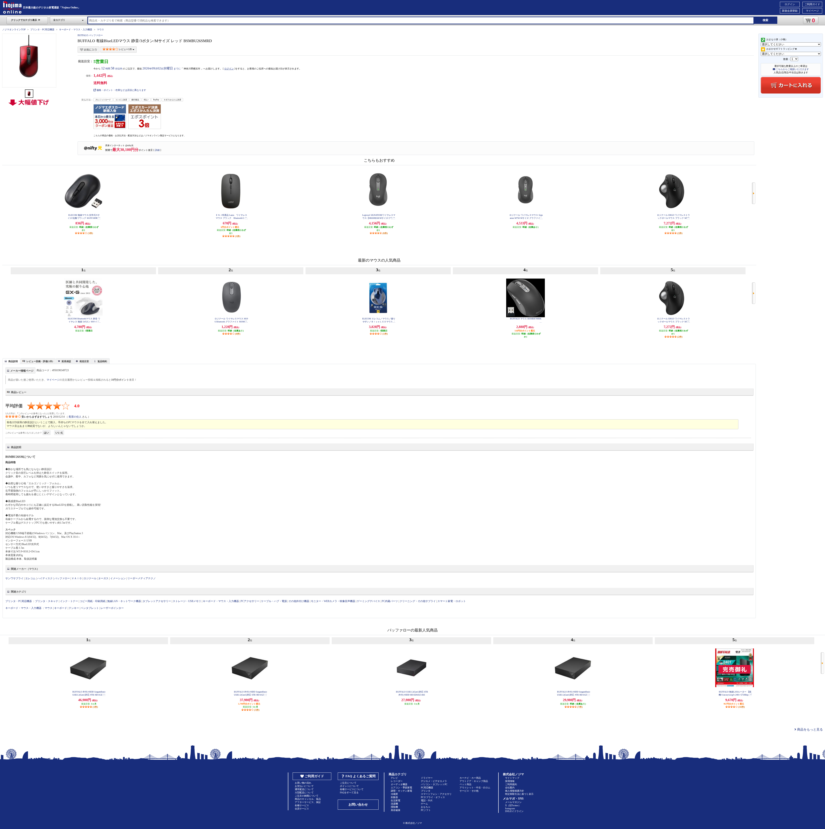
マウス (100, 29)
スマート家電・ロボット (451, 601)
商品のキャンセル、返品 (308, 799)
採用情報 (510, 781)
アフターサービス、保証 (308, 802)
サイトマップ (512, 778)
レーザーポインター (112, 608)
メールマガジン (513, 802)
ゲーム (424, 803)
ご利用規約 (511, 784)
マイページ (812, 10)
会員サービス (302, 808)
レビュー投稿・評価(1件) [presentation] (39, 361)
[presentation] (11, 361)
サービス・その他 (469, 790)
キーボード (60, 608)
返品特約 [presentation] (102, 361)
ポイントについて (349, 786)
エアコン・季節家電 (401, 787)
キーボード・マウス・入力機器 (76, 29)
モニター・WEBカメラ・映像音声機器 (333, 601)
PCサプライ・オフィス (433, 797)
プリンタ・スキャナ (46, 601)
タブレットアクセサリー (157, 601)
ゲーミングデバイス (368, 601)
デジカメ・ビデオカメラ (434, 781)
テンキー (74, 608)
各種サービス (302, 805)
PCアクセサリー (250, 601)
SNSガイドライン (514, 811)
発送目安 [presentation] (84, 361)
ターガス (103, 578)
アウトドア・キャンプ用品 (474, 781)
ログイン (790, 4)
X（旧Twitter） (513, 805)
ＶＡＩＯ (77, 578)
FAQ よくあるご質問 (360, 776)
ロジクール (90, 578)
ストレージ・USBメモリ (187, 601)
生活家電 (395, 800)
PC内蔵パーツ (390, 601)
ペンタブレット (90, 608)
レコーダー (397, 781)
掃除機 (394, 807)
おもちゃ (425, 807)
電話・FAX (426, 800)
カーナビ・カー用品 (470, 778)
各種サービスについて (352, 789)
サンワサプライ (14, 578)
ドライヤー (427, 778)
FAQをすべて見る (349, 792)
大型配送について (304, 792)
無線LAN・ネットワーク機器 (124, 601)
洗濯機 (394, 803)
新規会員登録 (790, 10)
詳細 (157, 150)
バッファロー (62, 578)
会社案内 (510, 787)
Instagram (510, 808)
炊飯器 (394, 797)
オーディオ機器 (399, 784)
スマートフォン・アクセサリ (436, 794)
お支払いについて (304, 786)
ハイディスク (45, 578)
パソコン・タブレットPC (434, 784)
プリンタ (425, 790)
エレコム (30, 578)
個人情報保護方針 (514, 790)
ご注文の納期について (306, 795)
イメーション (118, 578)
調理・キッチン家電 (401, 790)
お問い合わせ (358, 804)
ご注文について (348, 782)
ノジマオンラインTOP (14, 29)
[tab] (11, 361)
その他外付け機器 (299, 601)
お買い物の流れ (303, 782)
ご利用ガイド (812, 4)
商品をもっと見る (809, 729)
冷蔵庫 (394, 794)
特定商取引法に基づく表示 (519, 794)
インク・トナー (69, 601)
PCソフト (426, 810)
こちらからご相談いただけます (792, 69)
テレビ (394, 778)
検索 (765, 20)
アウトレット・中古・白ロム (475, 787)
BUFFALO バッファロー (90, 35)
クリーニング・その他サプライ (418, 601)
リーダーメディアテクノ (141, 578)
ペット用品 (465, 784)
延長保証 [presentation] (66, 361)
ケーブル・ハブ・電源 (274, 601)
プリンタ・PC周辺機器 (42, 29)
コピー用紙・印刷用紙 (92, 601)
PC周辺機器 (427, 787)
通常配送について (304, 789)
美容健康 (395, 810)
